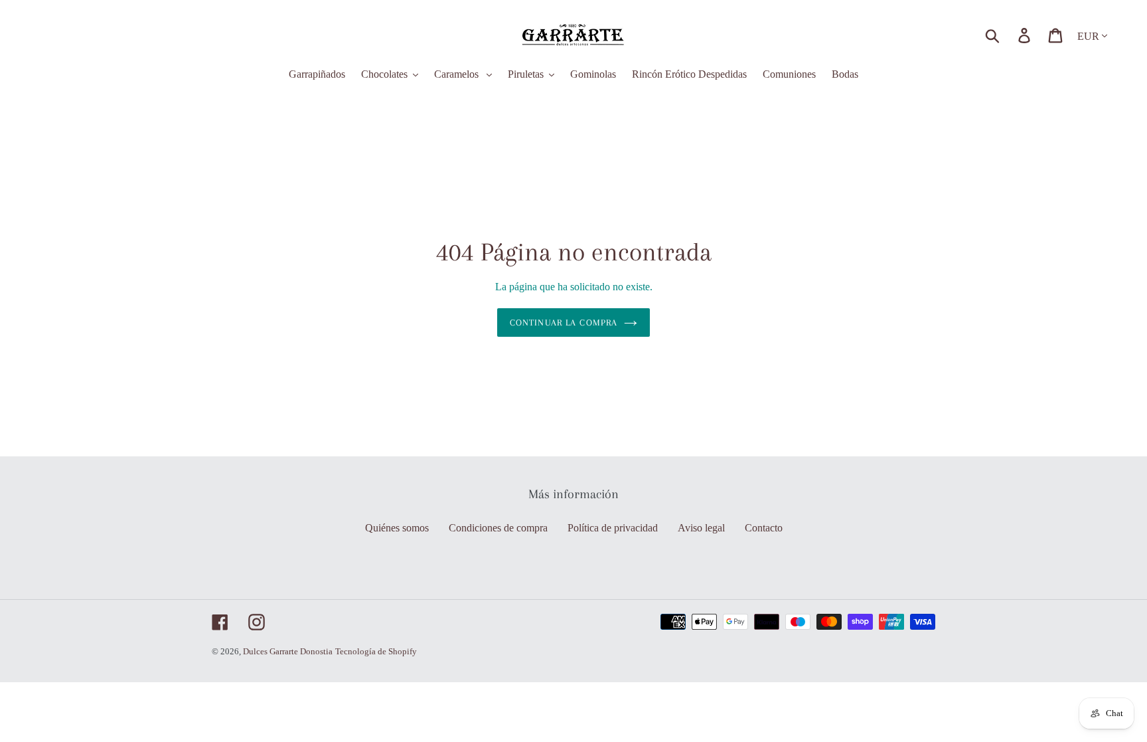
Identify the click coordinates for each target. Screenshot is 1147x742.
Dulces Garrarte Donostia (288, 651)
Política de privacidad (613, 527)
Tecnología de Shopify (376, 651)
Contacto (764, 527)
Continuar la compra (563, 322)
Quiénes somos (397, 527)
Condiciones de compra (498, 527)
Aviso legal (701, 527)
